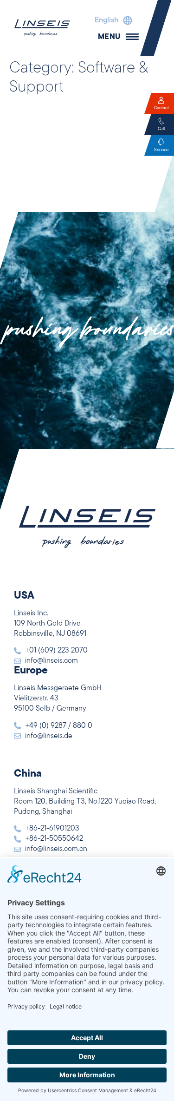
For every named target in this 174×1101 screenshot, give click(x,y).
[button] (111, 20)
